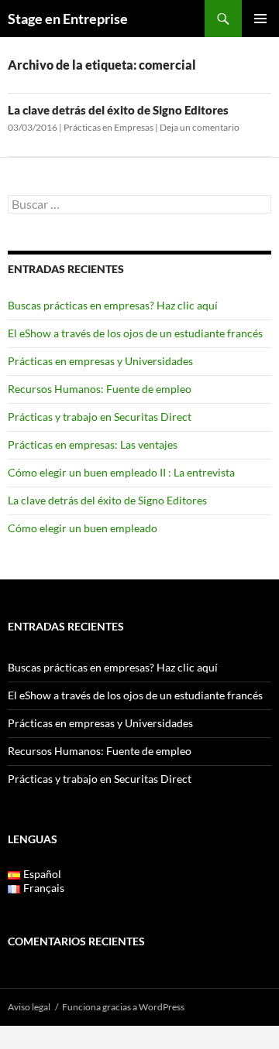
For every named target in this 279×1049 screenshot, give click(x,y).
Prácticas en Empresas (108, 127)
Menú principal (260, 18)
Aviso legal (29, 1007)
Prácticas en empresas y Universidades (100, 360)
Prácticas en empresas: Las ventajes (92, 444)
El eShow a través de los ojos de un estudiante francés (135, 333)
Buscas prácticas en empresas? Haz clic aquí (113, 305)
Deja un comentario (199, 127)
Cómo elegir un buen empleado (82, 528)
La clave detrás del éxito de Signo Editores (118, 110)
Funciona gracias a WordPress (123, 1007)
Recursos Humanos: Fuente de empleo (99, 388)
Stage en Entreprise (68, 18)
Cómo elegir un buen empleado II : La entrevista (121, 472)
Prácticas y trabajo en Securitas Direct (99, 416)
